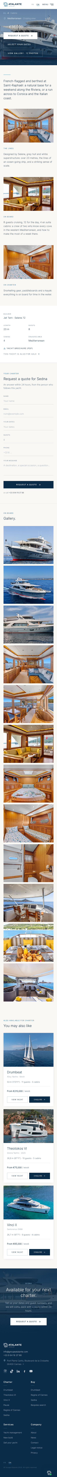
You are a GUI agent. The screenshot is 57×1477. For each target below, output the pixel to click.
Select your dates (19, 44)
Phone (7, 448)
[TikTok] (11, 1371)
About (33, 1432)
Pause (6, 1405)
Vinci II (7, 1400)
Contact (34, 1442)
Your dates (9, 426)
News (33, 1437)
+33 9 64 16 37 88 (16, 492)
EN (38, 4)
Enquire (38, 1100)
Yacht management (13, 1432)
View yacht (17, 1100)
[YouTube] (31, 1371)
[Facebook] (24, 1371)
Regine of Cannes (12, 1410)
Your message (10, 460)
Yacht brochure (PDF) (20, 348)
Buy (33, 1382)
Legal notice (36, 1447)
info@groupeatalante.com (16, 1351)
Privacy (34, 1453)
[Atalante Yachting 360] (12, 4)
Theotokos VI (10, 1395)
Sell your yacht (10, 1442)
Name (6, 396)
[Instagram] (5, 1371)
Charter (8, 1382)
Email (6, 409)
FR (33, 4)
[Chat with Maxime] (49, 1473)
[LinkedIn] (18, 1371)
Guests (7, 435)
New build (8, 1437)
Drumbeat (8, 1390)
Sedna (7, 1415)
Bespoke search (38, 1405)
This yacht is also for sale (20, 354)
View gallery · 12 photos (23, 53)
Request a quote (18, 36)
